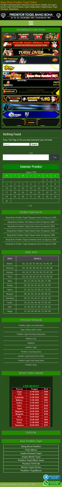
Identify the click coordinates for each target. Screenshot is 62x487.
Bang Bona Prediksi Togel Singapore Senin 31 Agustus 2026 (31, 217)
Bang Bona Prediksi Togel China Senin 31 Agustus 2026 (31, 226)
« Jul (30, 206)
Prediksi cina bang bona (31, 352)
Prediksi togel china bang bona (31, 360)
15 (47, 188)
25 (15, 196)
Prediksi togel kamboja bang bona (31, 334)
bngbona (31, 343)
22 (47, 192)
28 (39, 196)
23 (55, 192)
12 (23, 188)
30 (55, 196)
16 (55, 188)
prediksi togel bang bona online (31, 356)
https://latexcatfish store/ (31, 330)
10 (7, 188)
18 (15, 192)
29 (47, 196)
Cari (31, 153)
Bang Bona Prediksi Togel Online (19, 2)
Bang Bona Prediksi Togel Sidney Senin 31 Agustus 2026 (31, 231)
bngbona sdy (31, 338)
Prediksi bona (31, 365)
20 (31, 192)
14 (39, 188)
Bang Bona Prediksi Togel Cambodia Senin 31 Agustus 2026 (31, 240)
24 (7, 196)
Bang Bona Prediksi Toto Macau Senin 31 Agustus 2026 (31, 222)
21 (39, 192)
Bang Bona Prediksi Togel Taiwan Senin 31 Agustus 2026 (31, 235)
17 (7, 192)
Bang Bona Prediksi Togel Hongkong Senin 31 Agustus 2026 (31, 244)
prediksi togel (31, 347)
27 (31, 196)
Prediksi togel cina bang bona (31, 325)
